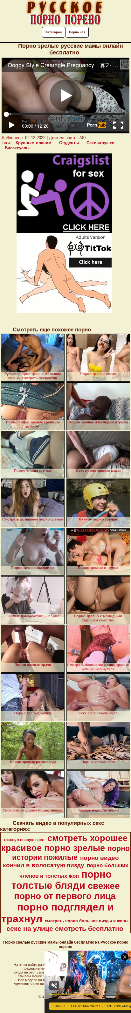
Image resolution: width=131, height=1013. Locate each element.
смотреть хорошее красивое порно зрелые (64, 843)
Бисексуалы (17, 147)
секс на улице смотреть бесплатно (64, 928)
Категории (53, 32)
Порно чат (77, 32)
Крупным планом (34, 142)
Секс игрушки (100, 142)
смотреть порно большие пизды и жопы (86, 920)
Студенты (69, 142)
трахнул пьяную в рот (24, 840)
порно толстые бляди (61, 880)
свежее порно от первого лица (67, 891)
